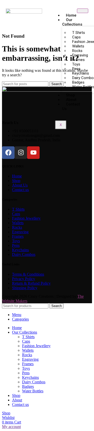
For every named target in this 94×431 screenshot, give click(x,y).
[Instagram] (21, 152)
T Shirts (18, 209)
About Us (20, 185)
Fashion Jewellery (26, 218)
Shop (16, 180)
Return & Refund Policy (31, 283)
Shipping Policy (24, 288)
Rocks (17, 227)
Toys (16, 241)
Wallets (18, 223)
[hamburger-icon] (82, 11)
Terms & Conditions (28, 274)
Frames (18, 236)
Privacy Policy (23, 279)
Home (17, 176)
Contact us (71, 106)
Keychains (20, 250)
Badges (28, 386)
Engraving (20, 232)
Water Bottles (32, 391)
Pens (16, 245)
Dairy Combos (23, 254)
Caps (16, 214)
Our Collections (72, 22)
